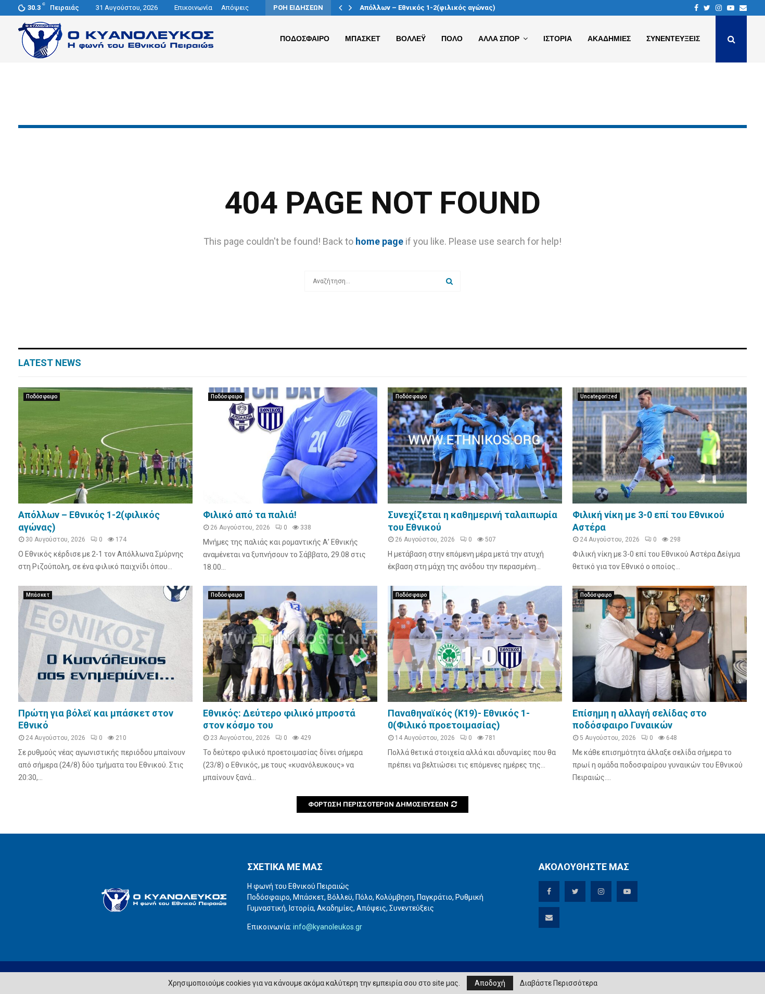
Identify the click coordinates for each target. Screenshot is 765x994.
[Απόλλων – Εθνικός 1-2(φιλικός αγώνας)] (105, 445)
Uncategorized (598, 396)
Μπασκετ (362, 38)
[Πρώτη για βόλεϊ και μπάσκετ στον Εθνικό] (105, 644)
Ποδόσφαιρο (41, 396)
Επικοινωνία (193, 7)
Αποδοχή (490, 983)
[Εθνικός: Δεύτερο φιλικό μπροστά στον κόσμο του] (290, 644)
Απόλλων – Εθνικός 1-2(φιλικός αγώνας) (427, 7)
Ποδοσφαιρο (304, 38)
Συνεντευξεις (673, 38)
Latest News (49, 362)
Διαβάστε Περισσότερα (558, 983)
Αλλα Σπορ (498, 38)
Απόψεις (235, 7)
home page (379, 241)
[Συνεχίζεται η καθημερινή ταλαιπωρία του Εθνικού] (475, 445)
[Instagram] (719, 8)
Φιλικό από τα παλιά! (250, 514)
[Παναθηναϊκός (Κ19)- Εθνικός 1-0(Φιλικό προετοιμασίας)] (475, 644)
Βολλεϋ (411, 38)
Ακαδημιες (609, 38)
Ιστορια (557, 38)
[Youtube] (730, 8)
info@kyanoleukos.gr (327, 927)
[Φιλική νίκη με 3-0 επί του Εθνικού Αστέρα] (659, 445)
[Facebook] (696, 8)
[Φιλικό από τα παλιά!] (290, 445)
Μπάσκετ (37, 595)
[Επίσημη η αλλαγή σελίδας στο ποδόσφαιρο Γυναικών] (659, 644)
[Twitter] (707, 8)
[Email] (743, 8)
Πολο (452, 38)
